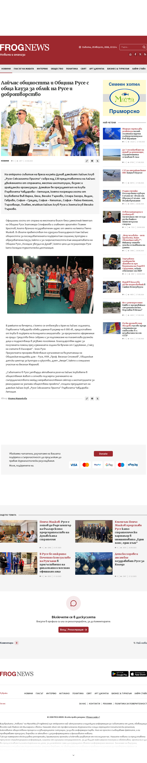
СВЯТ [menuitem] (83, 68)
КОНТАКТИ (94, 703)
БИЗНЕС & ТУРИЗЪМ (122, 693)
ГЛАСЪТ (39, 693)
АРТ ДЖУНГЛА (102, 693)
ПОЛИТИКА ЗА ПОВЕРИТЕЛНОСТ (131, 703)
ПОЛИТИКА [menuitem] (72, 68)
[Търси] (144, 47)
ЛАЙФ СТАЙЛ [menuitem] (139, 68)
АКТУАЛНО (64, 693)
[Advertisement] (73, 17)
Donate (103, 454)
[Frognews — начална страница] (16, 674)
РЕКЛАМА (107, 703)
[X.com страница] (140, 54)
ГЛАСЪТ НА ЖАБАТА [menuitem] (24, 68)
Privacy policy (93, 717)
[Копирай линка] (87, 161)
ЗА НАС (82, 703)
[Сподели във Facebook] (92, 161)
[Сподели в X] (97, 161)
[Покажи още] (73, 755)
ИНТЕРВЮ (51, 693)
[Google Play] (120, 674)
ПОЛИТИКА (78, 693)
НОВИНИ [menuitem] (6, 68)
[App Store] (138, 674)
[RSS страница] (145, 54)
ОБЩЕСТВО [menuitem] (57, 68)
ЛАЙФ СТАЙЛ (141, 693)
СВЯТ (89, 693)
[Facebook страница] (135, 54)
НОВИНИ (5, 161)
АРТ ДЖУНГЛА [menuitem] (96, 68)
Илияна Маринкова (17, 398)
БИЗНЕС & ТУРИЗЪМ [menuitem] (118, 68)
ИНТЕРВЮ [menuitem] (42, 68)
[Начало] (130, 54)
